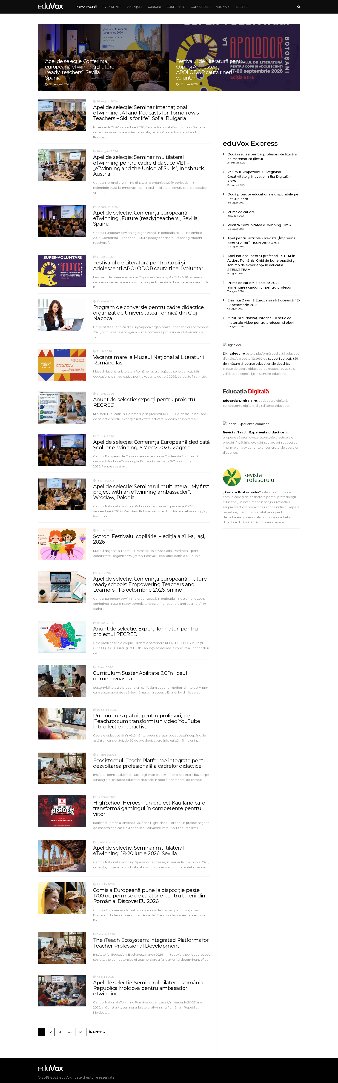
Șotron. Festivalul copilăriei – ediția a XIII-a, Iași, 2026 (149, 539)
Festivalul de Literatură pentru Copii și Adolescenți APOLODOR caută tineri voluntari (148, 265)
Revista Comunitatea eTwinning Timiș (259, 225)
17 (80, 1032)
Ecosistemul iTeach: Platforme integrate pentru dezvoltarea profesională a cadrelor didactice (151, 763)
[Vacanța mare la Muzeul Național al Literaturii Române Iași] (62, 365)
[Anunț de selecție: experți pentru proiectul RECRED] (62, 407)
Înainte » (97, 1032)
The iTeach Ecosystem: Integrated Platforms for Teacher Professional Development (151, 943)
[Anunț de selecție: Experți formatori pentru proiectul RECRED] (62, 637)
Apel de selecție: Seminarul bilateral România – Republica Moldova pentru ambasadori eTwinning (150, 988)
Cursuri (154, 7)
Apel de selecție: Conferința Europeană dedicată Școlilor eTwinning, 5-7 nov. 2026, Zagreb (151, 445)
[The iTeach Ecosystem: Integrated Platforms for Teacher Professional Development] (62, 948)
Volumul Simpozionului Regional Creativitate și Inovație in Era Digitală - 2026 (259, 176)
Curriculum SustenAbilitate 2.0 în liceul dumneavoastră (140, 676)
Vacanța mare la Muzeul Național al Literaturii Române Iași (234, 57)
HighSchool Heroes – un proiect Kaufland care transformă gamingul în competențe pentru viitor (149, 808)
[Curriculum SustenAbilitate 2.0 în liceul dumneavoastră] (62, 681)
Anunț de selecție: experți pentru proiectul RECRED (144, 402)
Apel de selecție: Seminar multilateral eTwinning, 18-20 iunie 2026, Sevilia (138, 851)
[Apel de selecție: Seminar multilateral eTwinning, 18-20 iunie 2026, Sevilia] (62, 856)
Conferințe (175, 7)
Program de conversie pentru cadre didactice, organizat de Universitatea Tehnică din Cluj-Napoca (103, 57)
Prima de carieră (241, 212)
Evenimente (112, 7)
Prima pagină (86, 7)
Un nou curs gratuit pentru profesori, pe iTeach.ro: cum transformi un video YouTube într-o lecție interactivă (146, 721)
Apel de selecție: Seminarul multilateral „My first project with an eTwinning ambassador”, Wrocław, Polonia (151, 492)
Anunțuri (134, 7)
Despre (242, 7)
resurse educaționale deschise (267, 363)
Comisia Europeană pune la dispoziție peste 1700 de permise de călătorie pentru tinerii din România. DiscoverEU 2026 (149, 895)
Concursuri (200, 7)
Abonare (223, 7)
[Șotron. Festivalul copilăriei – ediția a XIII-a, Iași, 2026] (62, 544)
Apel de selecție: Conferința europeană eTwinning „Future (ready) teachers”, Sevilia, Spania (146, 218)
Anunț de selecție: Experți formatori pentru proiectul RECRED (145, 631)
